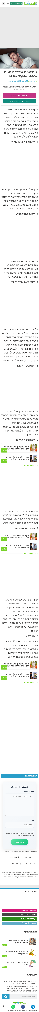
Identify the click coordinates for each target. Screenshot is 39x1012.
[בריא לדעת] (31, 3)
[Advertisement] (19, 27)
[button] (7, 3)
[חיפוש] (6, 996)
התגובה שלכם (29, 791)
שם (33, 820)
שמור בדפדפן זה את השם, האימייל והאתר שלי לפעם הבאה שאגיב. (19, 834)
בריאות (32, 81)
